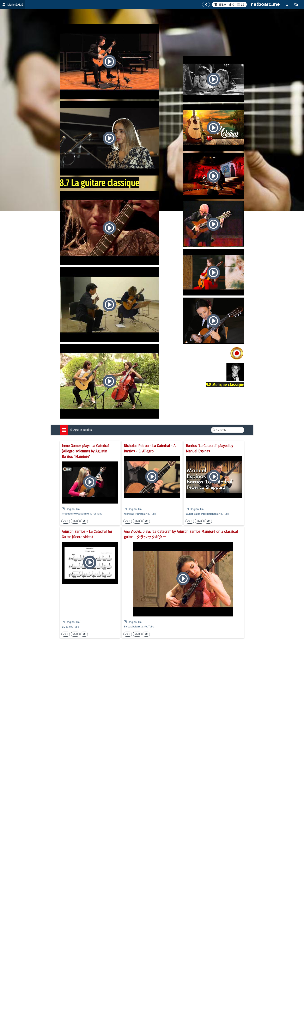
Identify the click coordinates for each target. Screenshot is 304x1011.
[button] (296, 4)
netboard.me (265, 4)
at (82, 513)
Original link (73, 509)
